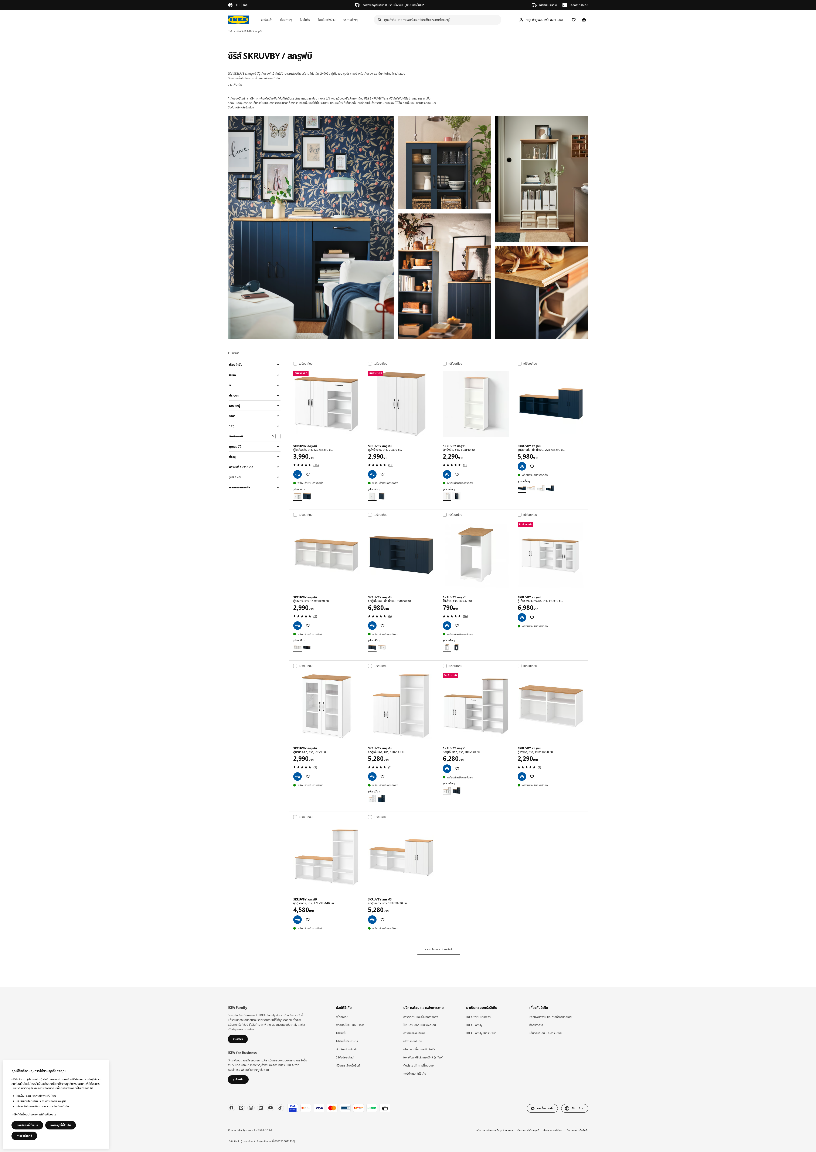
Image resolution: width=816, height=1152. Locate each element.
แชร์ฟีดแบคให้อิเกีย (414, 1073)
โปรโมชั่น (341, 1033)
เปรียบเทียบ (306, 364)
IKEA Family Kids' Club (481, 1033)
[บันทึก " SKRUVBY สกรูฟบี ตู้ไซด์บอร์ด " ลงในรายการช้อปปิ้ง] (307, 474)
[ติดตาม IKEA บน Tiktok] (280, 1107)
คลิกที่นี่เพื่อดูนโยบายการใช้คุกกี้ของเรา (35, 1114)
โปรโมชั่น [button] (305, 20)
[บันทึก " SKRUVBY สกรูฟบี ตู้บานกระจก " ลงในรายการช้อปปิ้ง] (307, 776)
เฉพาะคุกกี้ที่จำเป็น (60, 1125)
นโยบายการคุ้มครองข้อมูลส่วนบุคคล (494, 1130)
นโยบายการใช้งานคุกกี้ (528, 1130)
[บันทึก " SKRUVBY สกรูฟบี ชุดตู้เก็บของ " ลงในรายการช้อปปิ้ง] (382, 625)
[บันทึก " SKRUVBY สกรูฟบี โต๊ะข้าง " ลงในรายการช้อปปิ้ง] (457, 625)
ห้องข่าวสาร (536, 1025)
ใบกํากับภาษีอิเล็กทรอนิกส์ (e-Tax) (423, 1057)
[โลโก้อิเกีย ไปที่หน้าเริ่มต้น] (238, 20)
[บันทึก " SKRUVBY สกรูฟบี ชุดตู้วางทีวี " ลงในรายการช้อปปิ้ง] (532, 466)
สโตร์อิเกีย (342, 1017)
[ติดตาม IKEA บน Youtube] (270, 1107)
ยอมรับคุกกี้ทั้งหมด (27, 1125)
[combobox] (436, 20)
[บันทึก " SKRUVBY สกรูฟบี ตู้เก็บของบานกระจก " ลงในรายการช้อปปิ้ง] (532, 617)
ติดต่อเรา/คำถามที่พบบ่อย (418, 1065)
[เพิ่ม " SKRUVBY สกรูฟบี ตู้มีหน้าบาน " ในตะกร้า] (372, 474)
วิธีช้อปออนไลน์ (345, 1057)
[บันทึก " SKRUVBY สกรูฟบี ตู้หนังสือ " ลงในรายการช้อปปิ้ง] (457, 474)
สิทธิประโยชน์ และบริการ (350, 1025)
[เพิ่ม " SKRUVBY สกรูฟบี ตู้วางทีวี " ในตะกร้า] (297, 625)
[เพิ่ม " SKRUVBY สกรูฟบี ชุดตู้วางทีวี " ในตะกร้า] (522, 466)
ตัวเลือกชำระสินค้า (346, 1049)
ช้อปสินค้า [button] (266, 20)
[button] (311, 227)
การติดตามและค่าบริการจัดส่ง (420, 1017)
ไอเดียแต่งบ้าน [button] (327, 20)
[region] (56, 1104)
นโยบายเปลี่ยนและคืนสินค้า (419, 1049)
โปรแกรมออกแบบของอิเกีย (419, 1025)
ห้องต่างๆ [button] (286, 20)
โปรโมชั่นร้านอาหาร (347, 1041)
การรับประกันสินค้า (414, 1033)
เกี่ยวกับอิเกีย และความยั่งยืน (546, 1033)
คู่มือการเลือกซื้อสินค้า (348, 1065)
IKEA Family (474, 1025)
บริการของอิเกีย (412, 1041)
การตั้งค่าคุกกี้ (24, 1136)
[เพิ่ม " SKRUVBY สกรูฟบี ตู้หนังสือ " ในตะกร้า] (447, 474)
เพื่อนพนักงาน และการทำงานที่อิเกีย (550, 1017)
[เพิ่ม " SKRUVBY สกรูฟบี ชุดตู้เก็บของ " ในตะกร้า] (372, 625)
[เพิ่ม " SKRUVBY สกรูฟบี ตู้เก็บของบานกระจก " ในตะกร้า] (522, 617)
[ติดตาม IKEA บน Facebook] (231, 1107)
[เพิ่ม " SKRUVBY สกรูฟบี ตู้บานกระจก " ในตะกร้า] (297, 776)
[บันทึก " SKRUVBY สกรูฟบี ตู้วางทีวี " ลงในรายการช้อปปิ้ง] (307, 625)
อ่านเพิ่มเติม (235, 84)
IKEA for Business (478, 1017)
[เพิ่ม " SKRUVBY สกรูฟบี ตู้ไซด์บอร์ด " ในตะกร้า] (297, 474)
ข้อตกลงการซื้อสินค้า (577, 1130)
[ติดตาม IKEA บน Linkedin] (260, 1107)
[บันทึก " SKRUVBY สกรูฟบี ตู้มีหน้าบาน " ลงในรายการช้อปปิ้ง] (382, 474)
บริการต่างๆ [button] (350, 20)
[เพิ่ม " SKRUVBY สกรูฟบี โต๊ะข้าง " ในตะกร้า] (447, 625)
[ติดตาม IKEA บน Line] (241, 1107)
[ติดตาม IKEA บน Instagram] (251, 1107)
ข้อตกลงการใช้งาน (552, 1130)
